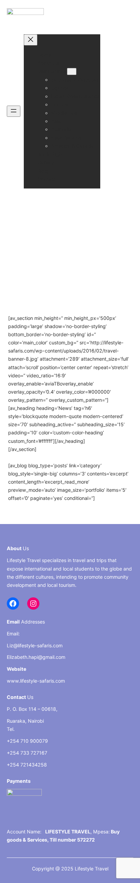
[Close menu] (30, 40)
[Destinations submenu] (71, 71)
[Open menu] (13, 111)
